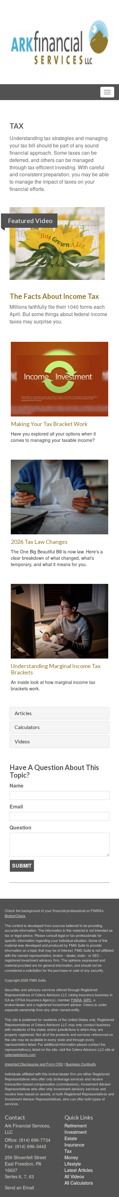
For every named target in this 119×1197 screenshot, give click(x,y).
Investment (75, 1132)
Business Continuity (81, 1063)
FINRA (76, 999)
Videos (22, 741)
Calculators (27, 727)
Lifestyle (72, 1163)
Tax (68, 1151)
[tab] (59, 713)
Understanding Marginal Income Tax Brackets (56, 669)
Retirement (75, 1125)
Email (16, 806)
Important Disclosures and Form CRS (34, 1063)
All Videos (74, 1176)
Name (16, 785)
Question (20, 827)
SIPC (87, 999)
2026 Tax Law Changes (39, 541)
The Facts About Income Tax (54, 296)
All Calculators (78, 1183)
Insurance (74, 1144)
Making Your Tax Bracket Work (49, 423)
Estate (70, 1138)
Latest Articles (78, 1170)
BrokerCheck (15, 915)
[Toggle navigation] (107, 92)
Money (71, 1157)
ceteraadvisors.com (20, 1054)
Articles (23, 713)
